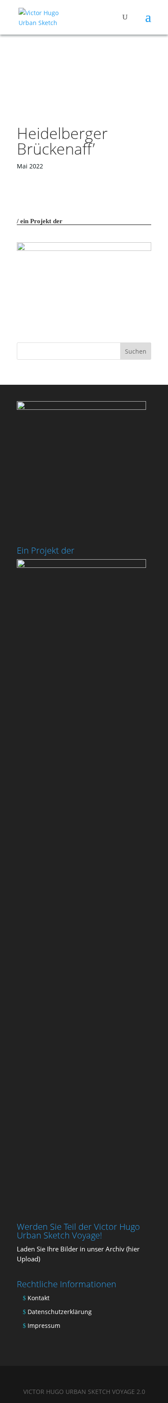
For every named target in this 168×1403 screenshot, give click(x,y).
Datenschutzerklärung (60, 1312)
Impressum (44, 1325)
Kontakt (39, 1298)
